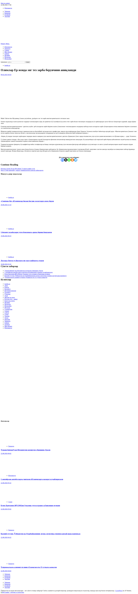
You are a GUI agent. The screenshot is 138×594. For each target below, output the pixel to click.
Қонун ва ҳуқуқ (10, 301)
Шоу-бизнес (8, 52)
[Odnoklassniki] (72, 160)
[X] (65, 160)
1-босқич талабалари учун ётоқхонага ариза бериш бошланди (26, 232)
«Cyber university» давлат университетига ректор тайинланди (22, 170)
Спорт (7, 314)
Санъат (7, 50)
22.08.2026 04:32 (6, 537)
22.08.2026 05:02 (6, 509)
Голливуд (7, 292)
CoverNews (119, 590)
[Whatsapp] (69, 160)
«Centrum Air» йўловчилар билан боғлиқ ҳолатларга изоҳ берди (27, 201)
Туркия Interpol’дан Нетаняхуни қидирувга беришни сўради (24, 270)
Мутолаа (7, 307)
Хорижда (7, 48)
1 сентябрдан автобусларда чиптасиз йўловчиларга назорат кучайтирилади (29, 272)
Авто (6, 285)
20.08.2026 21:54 (6, 205)
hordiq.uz (7, 65)
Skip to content (5, 3)
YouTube (7, 579)
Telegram (7, 574)
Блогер (7, 287)
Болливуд (8, 289)
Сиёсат (7, 313)
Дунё (6, 296)
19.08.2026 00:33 (6, 236)
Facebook (7, 577)
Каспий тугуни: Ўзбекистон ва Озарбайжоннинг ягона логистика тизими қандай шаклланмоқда (35, 276)
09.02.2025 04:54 (6, 74)
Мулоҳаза (8, 57)
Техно (6, 318)
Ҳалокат (7, 324)
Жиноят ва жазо (10, 297)
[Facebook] (62, 160)
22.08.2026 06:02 (6, 453)
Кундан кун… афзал (11, 299)
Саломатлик (8, 309)
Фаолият (7, 319)
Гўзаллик (7, 294)
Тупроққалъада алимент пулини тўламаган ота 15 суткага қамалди (26, 277)
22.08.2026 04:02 (6, 571)
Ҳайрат (7, 53)
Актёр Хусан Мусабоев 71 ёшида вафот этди (18, 168)
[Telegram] (75, 160)
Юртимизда (8, 8)
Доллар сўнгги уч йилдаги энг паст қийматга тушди (22, 261)
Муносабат (8, 59)
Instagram (7, 576)
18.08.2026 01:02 (6, 264)
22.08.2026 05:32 (6, 483)
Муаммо (7, 55)
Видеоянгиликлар (10, 290)
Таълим (7, 316)
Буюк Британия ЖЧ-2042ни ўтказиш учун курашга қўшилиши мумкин (27, 274)
